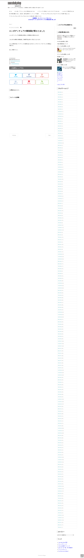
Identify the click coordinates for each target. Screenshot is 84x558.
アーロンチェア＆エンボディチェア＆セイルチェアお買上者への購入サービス (25, 16)
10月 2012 (60, 491)
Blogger (44, 555)
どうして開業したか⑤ (62, 64)
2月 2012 (59, 510)
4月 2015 (59, 418)
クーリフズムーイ (62, 549)
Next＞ (49, 135)
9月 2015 (59, 406)
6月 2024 (59, 152)
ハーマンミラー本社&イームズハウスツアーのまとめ (48, 11)
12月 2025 (60, 111)
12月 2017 (60, 341)
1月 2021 (59, 251)
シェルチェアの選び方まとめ (68, 11)
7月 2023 (59, 179)
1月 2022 (59, 222)
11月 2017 (60, 343)
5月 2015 (59, 416)
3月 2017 (59, 362)
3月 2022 (59, 217)
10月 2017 (60, 346)
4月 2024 (59, 157)
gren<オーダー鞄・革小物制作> (65, 547)
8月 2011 (59, 524)
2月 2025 (59, 133)
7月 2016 (59, 382)
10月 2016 (60, 375)
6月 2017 (59, 355)
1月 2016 (59, 396)
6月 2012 (59, 500)
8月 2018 (59, 321)
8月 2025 (59, 121)
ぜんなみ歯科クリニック (64, 546)
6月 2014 (59, 442)
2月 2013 (59, 481)
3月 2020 (59, 275)
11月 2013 (60, 459)
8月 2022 (59, 205)
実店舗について (60, 56)
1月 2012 (59, 512)
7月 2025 (59, 123)
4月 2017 (59, 360)
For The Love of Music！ (63, 551)
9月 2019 (59, 290)
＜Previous (14, 135)
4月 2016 (59, 389)
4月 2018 (59, 331)
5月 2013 (59, 474)
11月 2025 (60, 113)
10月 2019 (60, 288)
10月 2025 (60, 116)
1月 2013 (59, 483)
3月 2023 (59, 188)
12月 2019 (60, 283)
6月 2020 (59, 268)
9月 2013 (59, 464)
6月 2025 (59, 126)
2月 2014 (59, 452)
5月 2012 (59, 503)
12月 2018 (60, 312)
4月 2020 (59, 273)
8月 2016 (59, 379)
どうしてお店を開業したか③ (63, 54)
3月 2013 (59, 478)
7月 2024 (59, 150)
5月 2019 (59, 300)
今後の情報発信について (62, 43)
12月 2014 (60, 428)
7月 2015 (59, 411)
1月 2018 (59, 338)
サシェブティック (62, 544)
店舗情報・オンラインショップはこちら (42, 18)
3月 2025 (59, 130)
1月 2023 (59, 193)
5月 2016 (59, 387)
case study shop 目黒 (62, 542)
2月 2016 (59, 394)
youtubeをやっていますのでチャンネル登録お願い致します (42, 19)
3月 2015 (59, 420)
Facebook (29, 76)
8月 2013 (59, 466)
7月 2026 (59, 94)
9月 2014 (59, 435)
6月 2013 (59, 471)
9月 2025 (59, 118)
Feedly (42, 83)
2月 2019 (59, 307)
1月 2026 (59, 109)
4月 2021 (59, 244)
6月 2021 (59, 239)
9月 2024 (59, 145)
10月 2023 (60, 171)
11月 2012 (60, 488)
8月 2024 (59, 147)
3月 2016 (59, 391)
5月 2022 (59, 213)
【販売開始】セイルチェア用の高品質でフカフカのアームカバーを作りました (69, 60)
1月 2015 (59, 425)
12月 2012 (60, 486)
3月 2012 (59, 507)
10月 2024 (60, 142)
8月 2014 (59, 437)
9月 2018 (59, 319)
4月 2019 (59, 302)
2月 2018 (59, 336)
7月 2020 (59, 266)
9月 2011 (59, 522)
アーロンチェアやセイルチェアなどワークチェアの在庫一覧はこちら (55, 13)
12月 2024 (60, 138)
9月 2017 (59, 348)
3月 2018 (59, 333)
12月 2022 (60, 196)
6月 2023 (59, 181)
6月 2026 (59, 97)
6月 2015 (59, 413)
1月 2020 (59, 280)
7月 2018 (59, 324)
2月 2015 (59, 423)
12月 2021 (60, 225)
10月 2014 (60, 433)
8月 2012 (59, 495)
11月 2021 (60, 227)
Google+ (42, 76)
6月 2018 (59, 326)
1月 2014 (59, 454)
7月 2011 (59, 527)
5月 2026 (59, 99)
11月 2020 (60, 256)
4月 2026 (59, 101)
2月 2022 (59, 220)
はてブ (16, 82)
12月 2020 (60, 254)
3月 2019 (59, 304)
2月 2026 (59, 106)
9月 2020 (59, 261)
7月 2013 (59, 469)
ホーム (10, 11)
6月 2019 (59, 297)
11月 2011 (60, 517)
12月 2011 (60, 515)
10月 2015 (60, 404)
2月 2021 (59, 249)
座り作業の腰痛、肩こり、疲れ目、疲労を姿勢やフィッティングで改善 (24, 13)
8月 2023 (59, 176)
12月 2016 (60, 370)
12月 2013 (60, 457)
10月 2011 (60, 520)
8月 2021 (59, 234)
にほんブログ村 (60, 84)
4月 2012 (59, 505)
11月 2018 (60, 314)
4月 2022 (59, 215)
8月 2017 (59, 350)
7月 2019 (59, 295)
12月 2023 (60, 167)
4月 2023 (59, 186)
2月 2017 (59, 365)
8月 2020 (59, 263)
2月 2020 (59, 278)
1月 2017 (59, 367)
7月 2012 (59, 498)
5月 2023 (59, 184)
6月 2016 (59, 384)
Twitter (16, 76)
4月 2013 (59, 476)
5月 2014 (59, 445)
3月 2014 (59, 449)
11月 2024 (60, 140)
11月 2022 (60, 198)
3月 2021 (59, 246)
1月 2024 (59, 164)
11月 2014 (60, 430)
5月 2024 (59, 155)
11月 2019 (60, 285)
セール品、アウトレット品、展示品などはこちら (25, 11)
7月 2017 (59, 353)
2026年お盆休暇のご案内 (62, 41)
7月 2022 (59, 208)
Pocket (29, 83)
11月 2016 (60, 372)
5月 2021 (59, 242)
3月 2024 (59, 159)
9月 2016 (59, 377)
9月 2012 (59, 493)
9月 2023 (59, 174)
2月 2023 (59, 191)
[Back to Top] (82, 555)
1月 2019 (59, 309)
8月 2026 (59, 92)
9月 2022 (59, 203)
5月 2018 (59, 329)
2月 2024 (59, 162)
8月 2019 (59, 292)
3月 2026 (59, 104)
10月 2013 (60, 462)
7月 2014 (59, 440)
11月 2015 (60, 401)
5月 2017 (59, 358)
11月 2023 (60, 169)
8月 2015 (59, 408)
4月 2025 (59, 128)
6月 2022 (59, 210)
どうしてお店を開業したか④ (63, 46)
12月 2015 (60, 399)
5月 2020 (59, 271)
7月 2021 (59, 237)
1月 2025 (59, 135)
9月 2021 (59, 232)
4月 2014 (59, 447)
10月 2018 (60, 317)
